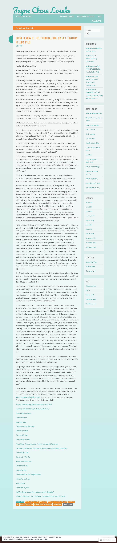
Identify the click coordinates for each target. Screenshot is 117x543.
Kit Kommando (90, 134)
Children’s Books (67, 16)
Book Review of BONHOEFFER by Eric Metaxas (91, 58)
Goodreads (71, 502)
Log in (88, 290)
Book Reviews (20, 502)
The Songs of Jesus (22, 488)
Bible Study (43, 502)
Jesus (17, 504)
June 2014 (89, 225)
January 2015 (90, 216)
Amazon (27, 502)
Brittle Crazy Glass (91, 178)
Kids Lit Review (90, 130)
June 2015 (89, 211)
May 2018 (89, 202)
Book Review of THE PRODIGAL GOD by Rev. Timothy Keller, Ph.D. (46, 40)
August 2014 (90, 220)
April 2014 (89, 229)
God (66, 502)
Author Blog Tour (91, 262)
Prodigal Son (29, 504)
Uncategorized (90, 271)
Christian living (59, 502)
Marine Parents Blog (92, 167)
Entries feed (90, 295)
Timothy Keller (57, 504)
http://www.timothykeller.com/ (28, 397)
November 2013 (91, 243)
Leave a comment (67, 504)
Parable (22, 504)
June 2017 (89, 207)
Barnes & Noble (35, 502)
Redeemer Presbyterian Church (43, 504)
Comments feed (91, 299)
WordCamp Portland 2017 (94, 113)
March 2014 (90, 234)
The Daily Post (90, 138)
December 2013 (91, 238)
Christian (50, 502)
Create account (91, 286)
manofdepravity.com (92, 187)
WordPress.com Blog (92, 143)
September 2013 (91, 247)
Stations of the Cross (85, 16)
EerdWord (89, 155)
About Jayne (96, 20)
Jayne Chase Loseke (41, 10)
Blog (99, 16)
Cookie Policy (43, 539)
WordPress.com (91, 304)
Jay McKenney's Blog (93, 183)
